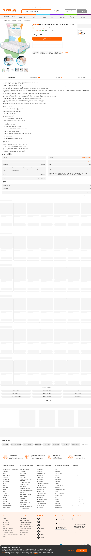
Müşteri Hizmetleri (63, 7)
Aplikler (4, 497)
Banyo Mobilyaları (6, 475)
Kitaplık (4, 489)
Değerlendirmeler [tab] (34, 77)
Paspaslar (56, 491)
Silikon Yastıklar (40, 507)
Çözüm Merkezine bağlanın (80, 519)
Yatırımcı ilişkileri (6, 522)
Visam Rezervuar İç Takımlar (25, 494)
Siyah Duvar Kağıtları (41, 473)
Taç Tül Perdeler (23, 477)
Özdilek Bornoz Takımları (25, 482)
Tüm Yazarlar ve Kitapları (76, 469)
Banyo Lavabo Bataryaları (60, 489)
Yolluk (56, 497)
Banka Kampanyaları (24, 532)
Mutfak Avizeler (40, 475)
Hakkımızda (5, 518)
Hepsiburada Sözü (75, 467)
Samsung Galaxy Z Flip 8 (76, 501)
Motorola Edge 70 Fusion (76, 489)
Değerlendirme (44, 27)
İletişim (4, 536)
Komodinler (57, 499)
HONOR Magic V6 (75, 505)
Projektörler (57, 501)
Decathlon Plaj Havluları (24, 508)
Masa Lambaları (58, 503)
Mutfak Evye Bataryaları (7, 505)
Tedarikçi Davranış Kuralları (25, 524)
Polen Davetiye (23, 486)
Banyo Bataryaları (6, 503)
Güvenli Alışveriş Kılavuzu (8, 532)
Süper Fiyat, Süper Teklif (39, 7)
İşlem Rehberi (22, 534)
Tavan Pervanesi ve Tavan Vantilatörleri (10, 469)
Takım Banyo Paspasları (59, 493)
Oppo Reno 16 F (75, 495)
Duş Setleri (5, 493)
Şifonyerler (57, 475)
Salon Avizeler (40, 469)
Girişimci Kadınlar (55, 7)
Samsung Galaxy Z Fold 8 (77, 497)
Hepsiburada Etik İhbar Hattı (80, 532)
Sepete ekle (48, 38)
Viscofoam (35, 24)
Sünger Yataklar (40, 471)
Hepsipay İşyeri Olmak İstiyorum (26, 522)
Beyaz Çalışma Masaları (41, 499)
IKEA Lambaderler (23, 496)
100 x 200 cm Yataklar (41, 493)
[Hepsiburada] (9, 10)
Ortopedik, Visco (88, 161)
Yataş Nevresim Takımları (25, 488)
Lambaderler (5, 501)
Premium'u (10, 11)
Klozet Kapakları (58, 479)
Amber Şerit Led (40, 481)
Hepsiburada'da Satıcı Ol (83, 7)
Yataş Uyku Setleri (23, 500)
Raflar (56, 469)
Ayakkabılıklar (5, 487)
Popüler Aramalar (75, 471)
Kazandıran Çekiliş (75, 485)
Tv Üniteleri (5, 485)
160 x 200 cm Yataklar (41, 503)
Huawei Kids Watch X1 (76, 477)
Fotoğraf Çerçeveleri (58, 507)
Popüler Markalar (75, 473)
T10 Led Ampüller (40, 485)
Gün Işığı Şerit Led (40, 479)
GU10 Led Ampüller (41, 495)
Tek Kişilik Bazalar (58, 495)
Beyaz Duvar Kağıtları (41, 487)
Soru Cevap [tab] (58, 77)
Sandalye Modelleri (6, 507)
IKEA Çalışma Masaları (24, 469)
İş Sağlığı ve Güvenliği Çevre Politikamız (10, 534)
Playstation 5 (74, 487)
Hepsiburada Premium (73, 7)
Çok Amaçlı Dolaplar (58, 473)
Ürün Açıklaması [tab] (11, 77)
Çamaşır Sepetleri (58, 505)
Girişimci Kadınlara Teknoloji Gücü (26, 526)
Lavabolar (5, 499)
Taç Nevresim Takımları (24, 484)
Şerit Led (4, 491)
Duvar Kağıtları (5, 471)
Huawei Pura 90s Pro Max (77, 479)
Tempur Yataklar (40, 477)
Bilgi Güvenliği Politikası (7, 530)
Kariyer (4, 526)
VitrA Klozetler (23, 475)
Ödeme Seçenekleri (24, 530)
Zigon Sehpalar (58, 471)
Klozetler (4, 483)
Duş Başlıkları (57, 481)
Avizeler (4, 473)
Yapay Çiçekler (58, 487)
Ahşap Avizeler (40, 497)
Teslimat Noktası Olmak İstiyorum (26, 528)
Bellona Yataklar (23, 471)
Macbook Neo (74, 483)
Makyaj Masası (6, 481)
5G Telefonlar (74, 493)
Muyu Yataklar (23, 473)
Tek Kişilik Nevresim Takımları (43, 483)
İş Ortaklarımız (5, 520)
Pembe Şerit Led (40, 491)
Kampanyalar (48, 7)
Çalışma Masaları (6, 479)
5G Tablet (74, 491)
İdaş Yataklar (22, 498)
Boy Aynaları (57, 483)
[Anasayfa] (1, 20)
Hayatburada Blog (23, 518)
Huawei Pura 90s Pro (76, 481)
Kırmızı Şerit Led (40, 501)
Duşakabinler (5, 477)
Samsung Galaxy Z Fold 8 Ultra (78, 499)
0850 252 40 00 (80, 527)
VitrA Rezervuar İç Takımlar (25, 502)
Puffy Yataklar (22, 492)
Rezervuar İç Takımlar (59, 485)
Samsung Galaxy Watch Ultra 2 (78, 503)
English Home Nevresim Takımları (26, 490)
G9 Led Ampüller (40, 505)
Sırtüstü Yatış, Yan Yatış (86, 157)
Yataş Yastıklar (23, 504)
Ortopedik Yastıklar (41, 489)
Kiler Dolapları (57, 477)
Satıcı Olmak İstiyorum (24, 520)
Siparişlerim (31, 7)
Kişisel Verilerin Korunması (8, 528)
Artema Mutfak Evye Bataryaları (26, 506)
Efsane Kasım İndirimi (76, 475)
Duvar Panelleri (6, 495)
